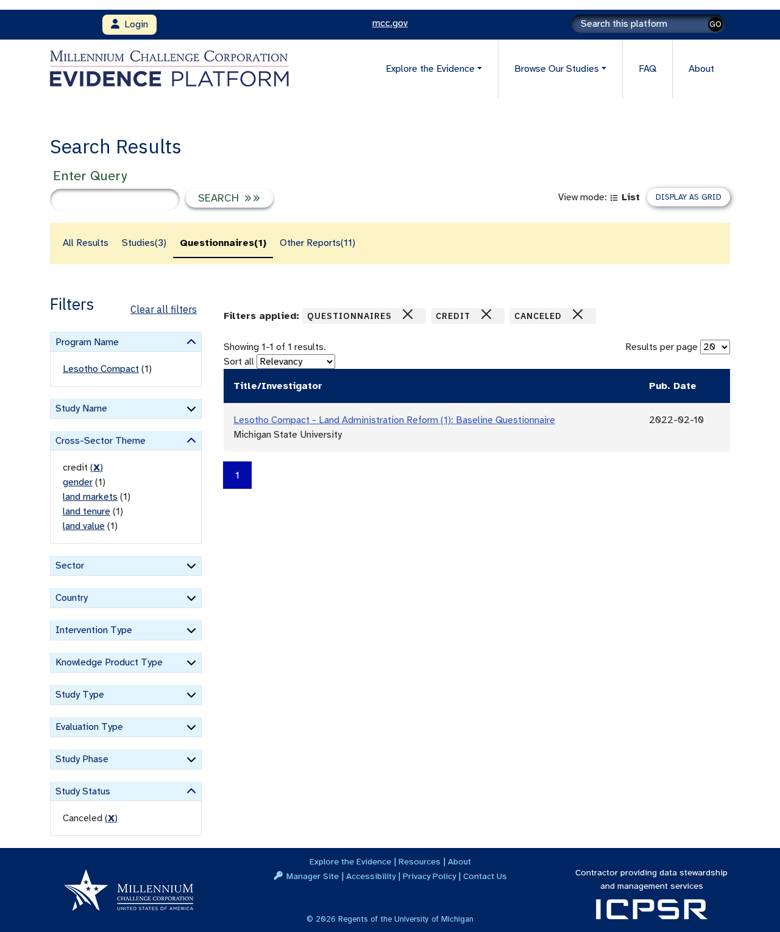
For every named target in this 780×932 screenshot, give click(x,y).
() (96, 467)
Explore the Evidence (350, 861)
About (701, 69)
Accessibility (370, 876)
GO (715, 24)
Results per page (661, 347)
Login (133, 24)
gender (78, 482)
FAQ (647, 69)
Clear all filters (163, 309)
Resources (420, 861)
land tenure (86, 511)
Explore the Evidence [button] (430, 69)
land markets (90, 497)
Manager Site (312, 876)
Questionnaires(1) (223, 243)
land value (84, 526)
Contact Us (485, 876)
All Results (85, 243)
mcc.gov (390, 23)
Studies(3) (144, 243)
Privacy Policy (429, 876)
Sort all (239, 362)
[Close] (407, 314)
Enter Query (90, 175)
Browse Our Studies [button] (556, 69)
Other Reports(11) (317, 243)
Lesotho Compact (101, 369)
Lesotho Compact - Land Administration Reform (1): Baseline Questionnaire (394, 420)
